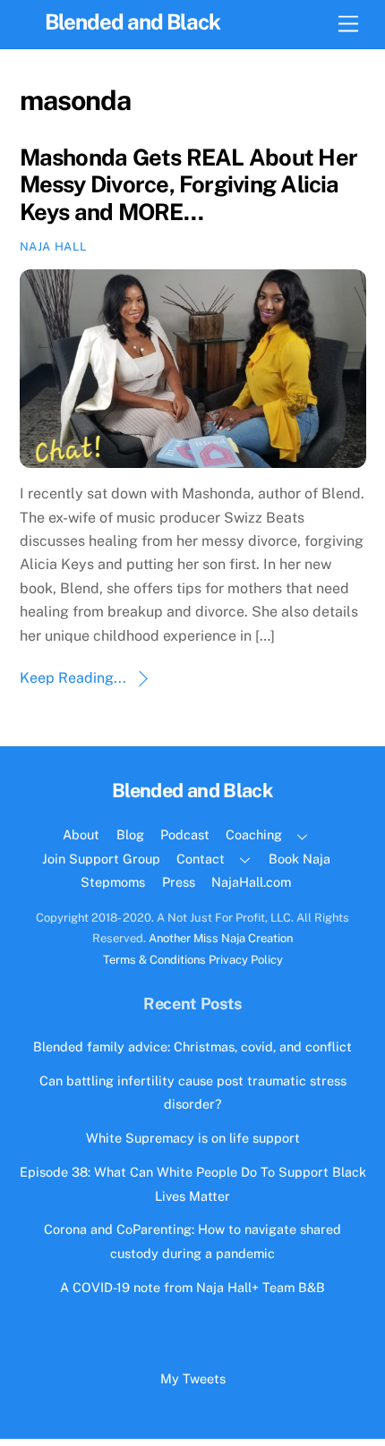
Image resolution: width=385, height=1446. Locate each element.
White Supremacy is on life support (193, 1137)
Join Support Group (101, 858)
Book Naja (299, 858)
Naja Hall (53, 246)
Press (178, 881)
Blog (130, 834)
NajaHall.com (251, 881)
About (81, 834)
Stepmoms (113, 881)
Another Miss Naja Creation (221, 938)
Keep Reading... (73, 677)
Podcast (185, 834)
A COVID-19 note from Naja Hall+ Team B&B (192, 1287)
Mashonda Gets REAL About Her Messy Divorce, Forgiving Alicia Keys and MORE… (189, 184)
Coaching (254, 834)
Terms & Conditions (154, 959)
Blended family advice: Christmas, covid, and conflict (192, 1046)
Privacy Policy (246, 959)
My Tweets (193, 1378)
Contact (200, 858)
